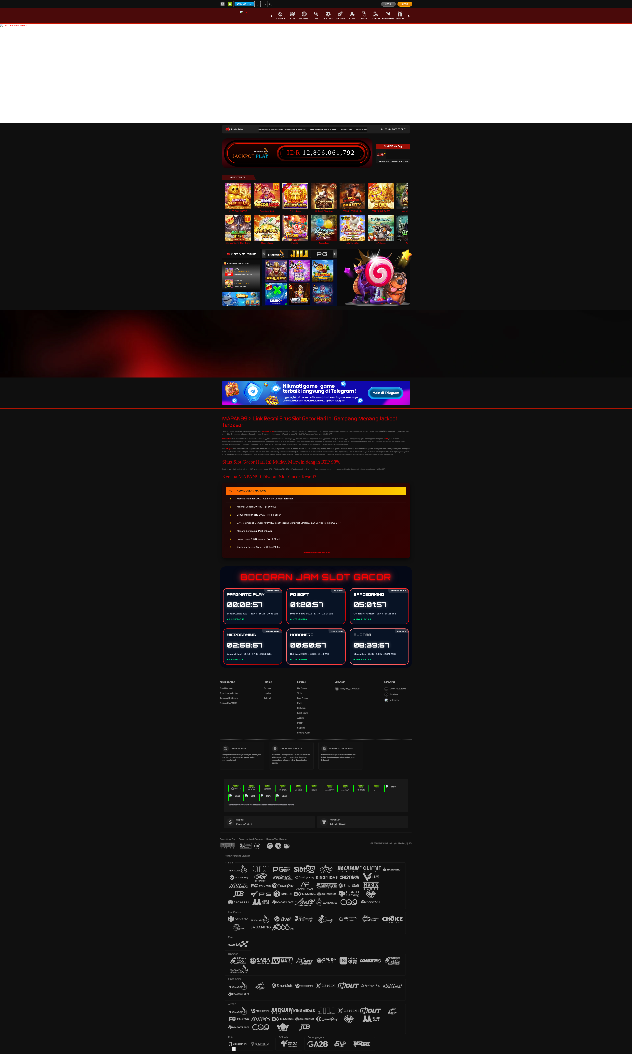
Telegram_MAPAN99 (349, 688)
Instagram (394, 700)
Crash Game (340, 18)
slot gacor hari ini (268, 431)
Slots (292, 18)
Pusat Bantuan (226, 688)
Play (262, 156)
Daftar (405, 4)
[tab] (276, 254)
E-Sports (376, 18)
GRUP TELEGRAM (398, 688)
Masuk (388, 4)
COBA (278, 267)
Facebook (394, 694)
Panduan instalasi (445, 350)
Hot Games (280, 18)
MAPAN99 (226, 438)
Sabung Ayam (388, 18)
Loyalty (267, 693)
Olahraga (328, 18)
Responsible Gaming (229, 698)
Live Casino (304, 18)
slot (386, 438)
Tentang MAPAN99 (228, 703)
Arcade (352, 18)
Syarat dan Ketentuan (229, 693)
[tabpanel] (316, 539)
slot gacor (229, 449)
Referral (267, 698)
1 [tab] (234, 1049)
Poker (364, 18)
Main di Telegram (245, 4)
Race (316, 18)
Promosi (400, 18)
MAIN (240, 196)
